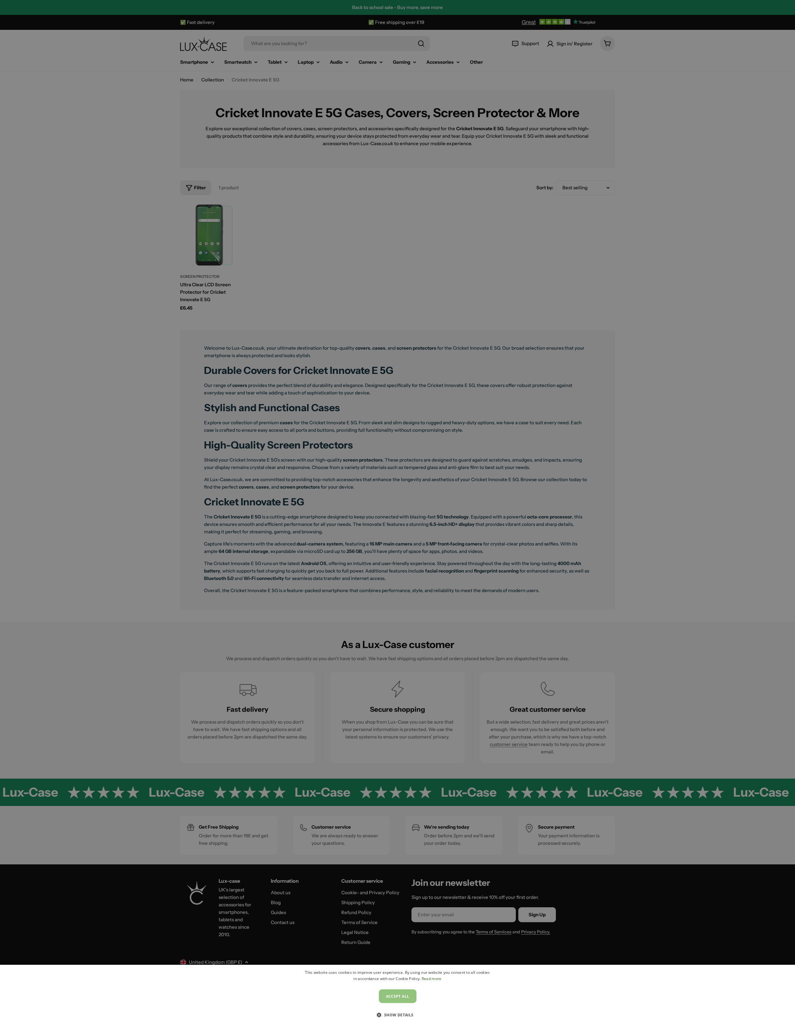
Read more (432, 978)
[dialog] (397, 995)
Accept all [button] (397, 996)
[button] (397, 1015)
